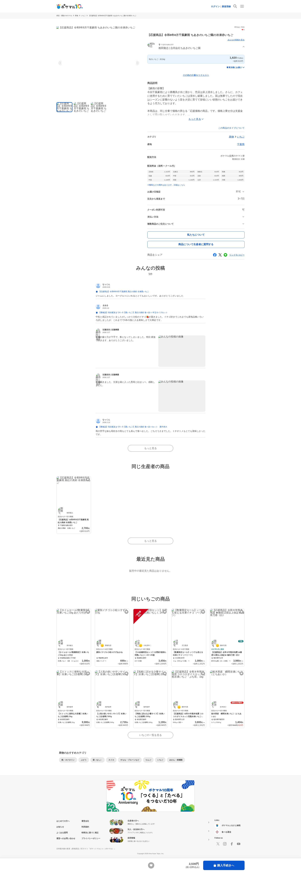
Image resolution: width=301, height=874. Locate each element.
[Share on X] (220, 254)
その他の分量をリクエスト (196, 75)
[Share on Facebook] (215, 255)
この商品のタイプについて (231, 128)
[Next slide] (137, 63)
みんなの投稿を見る (236, 40)
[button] (196, 46)
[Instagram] (224, 843)
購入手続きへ (225, 865)
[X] (217, 843)
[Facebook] (231, 843)
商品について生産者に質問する (196, 244)
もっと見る (150, 448)
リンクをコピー (237, 255)
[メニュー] (242, 6)
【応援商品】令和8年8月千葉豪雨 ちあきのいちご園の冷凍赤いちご (112, 15)
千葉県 (241, 144)
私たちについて (196, 234)
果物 (76, 15)
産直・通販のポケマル (64, 15)
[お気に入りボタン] (88, 479)
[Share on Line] (225, 255)
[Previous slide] (60, 63)
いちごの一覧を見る (150, 735)
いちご (83, 15)
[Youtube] (238, 843)
